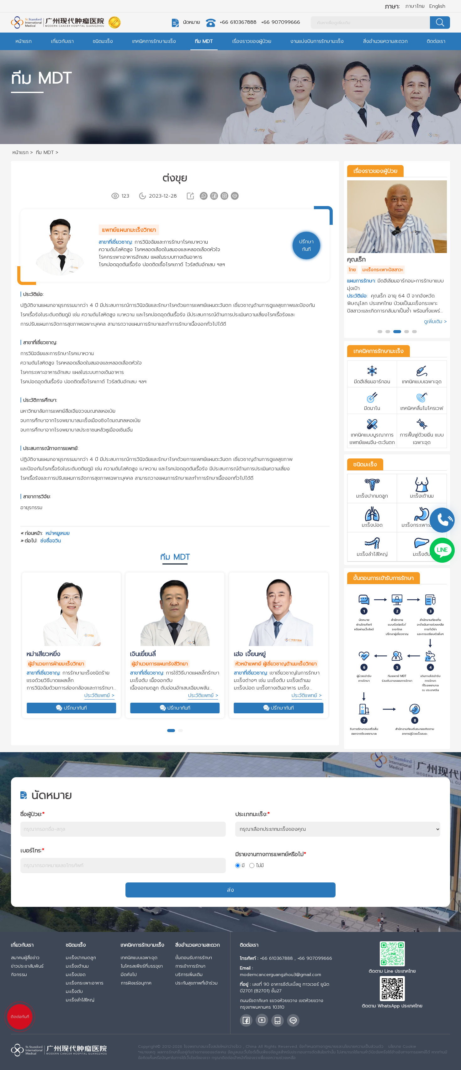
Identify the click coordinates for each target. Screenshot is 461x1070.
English (437, 6)
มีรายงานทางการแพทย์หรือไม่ (270, 854)
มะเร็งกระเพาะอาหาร (84, 983)
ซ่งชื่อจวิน (50, 541)
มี (243, 865)
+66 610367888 (238, 22)
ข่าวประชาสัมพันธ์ (27, 966)
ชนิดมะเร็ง (103, 41)
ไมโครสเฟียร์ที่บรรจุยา (142, 966)
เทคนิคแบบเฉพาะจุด (139, 957)
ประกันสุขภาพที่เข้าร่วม (196, 983)
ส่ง (230, 890)
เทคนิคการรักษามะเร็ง (154, 41)
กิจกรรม (19, 974)
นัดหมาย (191, 22)
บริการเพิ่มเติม (189, 974)
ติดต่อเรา (436, 41)
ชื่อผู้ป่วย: (32, 814)
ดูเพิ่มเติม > (435, 297)
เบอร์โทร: (32, 850)
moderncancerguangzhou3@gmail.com (280, 974)
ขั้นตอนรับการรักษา (193, 957)
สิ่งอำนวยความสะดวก (385, 41)
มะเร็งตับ (74, 991)
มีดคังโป (129, 974)
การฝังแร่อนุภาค (136, 983)
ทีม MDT (204, 41)
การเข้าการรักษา (190, 966)
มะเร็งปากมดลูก (81, 957)
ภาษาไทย (415, 6)
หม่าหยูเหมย (58, 533)
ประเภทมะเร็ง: (252, 814)
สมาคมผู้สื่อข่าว (25, 957)
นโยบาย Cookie (402, 1046)
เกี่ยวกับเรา (62, 41)
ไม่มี (260, 865)
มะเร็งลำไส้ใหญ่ (80, 1000)
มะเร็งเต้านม (77, 966)
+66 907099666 (280, 22)
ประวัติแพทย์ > (99, 695)
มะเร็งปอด (76, 974)
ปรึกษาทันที (75, 708)
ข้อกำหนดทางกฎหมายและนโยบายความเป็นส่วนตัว (341, 1046)
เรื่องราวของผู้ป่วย (251, 41)
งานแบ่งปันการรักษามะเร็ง (317, 41)
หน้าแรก (24, 41)
